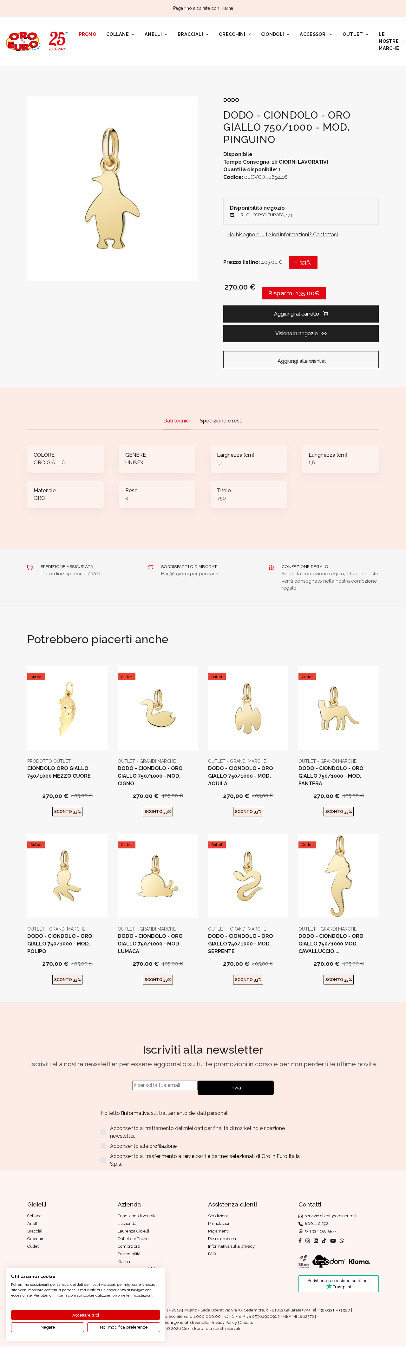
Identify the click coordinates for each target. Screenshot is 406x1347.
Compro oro (129, 1246)
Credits (246, 1322)
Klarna (124, 1261)
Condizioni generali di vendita (181, 1322)
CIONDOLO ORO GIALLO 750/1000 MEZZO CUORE (59, 772)
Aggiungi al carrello (296, 314)
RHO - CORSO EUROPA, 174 (266, 215)
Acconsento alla (143, 1146)
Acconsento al (205, 1160)
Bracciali (190, 34)
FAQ (212, 1254)
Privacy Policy (224, 1322)
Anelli (153, 34)
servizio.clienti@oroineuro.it (330, 1215)
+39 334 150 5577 (320, 1231)
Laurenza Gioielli (133, 1231)
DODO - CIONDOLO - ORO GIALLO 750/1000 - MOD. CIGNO (150, 776)
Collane (117, 34)
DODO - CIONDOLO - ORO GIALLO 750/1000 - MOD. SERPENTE (240, 943)
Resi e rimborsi (222, 1238)
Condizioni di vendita (137, 1215)
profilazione (163, 1146)
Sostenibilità (129, 1254)
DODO (231, 100)
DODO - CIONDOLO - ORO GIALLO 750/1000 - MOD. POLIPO (59, 943)
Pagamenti (218, 1231)
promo (87, 34)
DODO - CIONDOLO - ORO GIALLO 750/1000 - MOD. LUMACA (150, 943)
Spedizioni (218, 1215)
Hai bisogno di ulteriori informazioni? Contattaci (282, 235)
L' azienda (127, 1223)
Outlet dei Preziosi (134, 1238)
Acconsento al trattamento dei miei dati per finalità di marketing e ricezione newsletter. (197, 1132)
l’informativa (136, 1113)
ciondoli (272, 34)
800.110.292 (315, 1223)
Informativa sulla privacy (231, 1246)
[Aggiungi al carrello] (67, 740)
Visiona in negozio (296, 333)
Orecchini (232, 34)
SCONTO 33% (67, 811)
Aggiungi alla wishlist (301, 361)
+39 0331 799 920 (334, 1310)
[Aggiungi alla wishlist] (82, 740)
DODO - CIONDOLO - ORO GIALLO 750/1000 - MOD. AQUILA (240, 776)
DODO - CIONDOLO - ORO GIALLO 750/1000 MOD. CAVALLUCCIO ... (330, 943)
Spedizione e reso (221, 421)
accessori (313, 34)
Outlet (353, 34)
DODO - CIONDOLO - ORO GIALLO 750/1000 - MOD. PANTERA (330, 776)
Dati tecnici (176, 421)
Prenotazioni (220, 1223)
